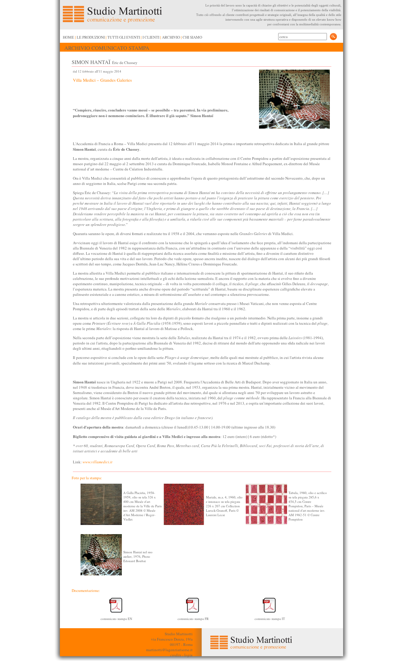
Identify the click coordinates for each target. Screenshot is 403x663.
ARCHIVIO (171, 37)
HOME (68, 37)
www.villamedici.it (97, 462)
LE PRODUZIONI (91, 37)
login (188, 655)
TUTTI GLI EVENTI (123, 37)
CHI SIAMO (192, 37)
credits (175, 655)
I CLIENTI (150, 37)
